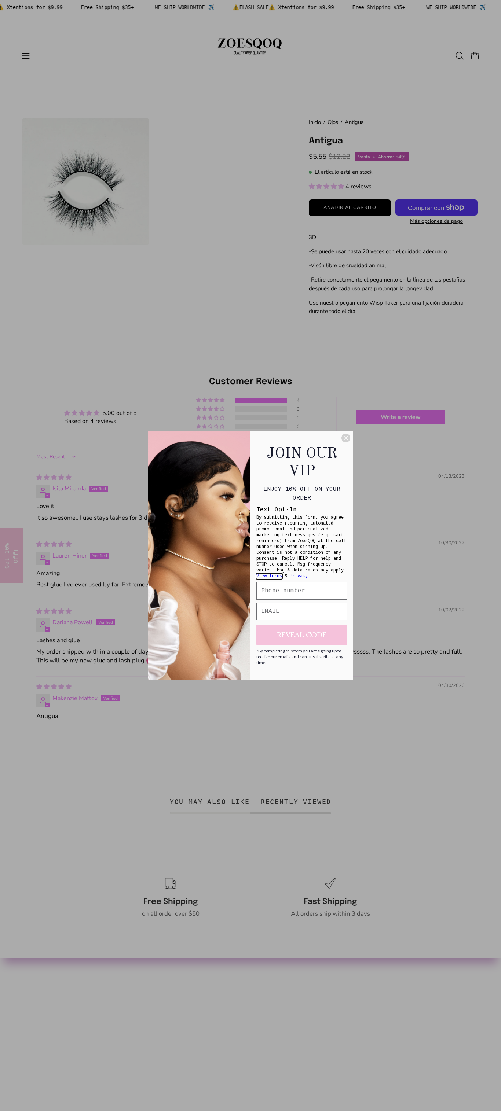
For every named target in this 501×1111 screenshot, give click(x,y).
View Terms (269, 576)
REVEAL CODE (302, 634)
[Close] (345, 438)
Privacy (299, 576)
